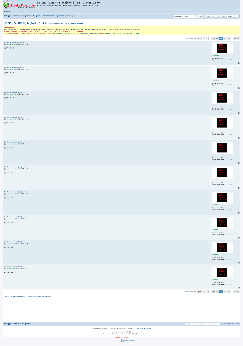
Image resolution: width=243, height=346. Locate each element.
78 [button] (217, 38)
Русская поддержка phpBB (142, 328)
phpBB (107, 328)
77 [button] (213, 38)
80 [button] (225, 38)
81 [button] (229, 38)
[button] (199, 38)
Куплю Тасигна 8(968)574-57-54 (23, 23)
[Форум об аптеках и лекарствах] (20, 4)
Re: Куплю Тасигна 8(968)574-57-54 (16, 42)
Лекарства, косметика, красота (65, 33)
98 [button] (235, 38)
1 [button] (207, 38)
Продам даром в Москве (90, 33)
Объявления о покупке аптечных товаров (65, 23)
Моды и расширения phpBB (121, 332)
